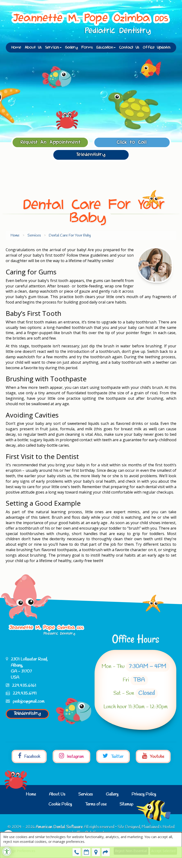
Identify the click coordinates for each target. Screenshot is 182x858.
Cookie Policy (60, 804)
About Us (33, 47)
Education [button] (104, 47)
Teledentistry (90, 155)
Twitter (116, 756)
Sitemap (126, 804)
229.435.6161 (76, 852)
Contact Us (129, 47)
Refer (105, 852)
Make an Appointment (86, 852)
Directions (96, 852)
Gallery (71, 47)
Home (16, 47)
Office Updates (157, 47)
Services (85, 794)
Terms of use (96, 804)
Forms (87, 47)
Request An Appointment (51, 142)
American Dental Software (60, 827)
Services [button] (52, 47)
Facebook (31, 756)
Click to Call (132, 142)
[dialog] (91, 845)
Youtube (156, 756)
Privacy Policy (144, 794)
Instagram (75, 756)
